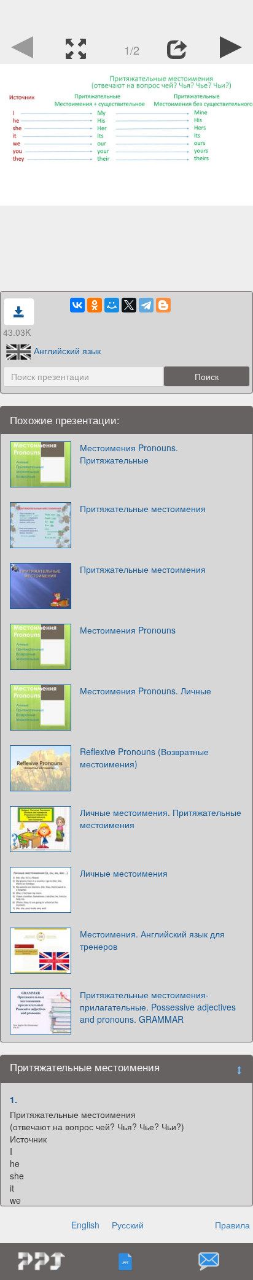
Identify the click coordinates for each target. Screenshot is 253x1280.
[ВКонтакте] (77, 305)
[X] (129, 305)
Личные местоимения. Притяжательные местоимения (160, 818)
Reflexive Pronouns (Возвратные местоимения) (144, 757)
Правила (232, 1225)
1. (13, 1099)
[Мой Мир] (111, 305)
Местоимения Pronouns (128, 630)
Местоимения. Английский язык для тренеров (152, 940)
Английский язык (67, 350)
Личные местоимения (124, 873)
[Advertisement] (126, 15)
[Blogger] (163, 305)
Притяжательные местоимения (143, 508)
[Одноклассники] (94, 305)
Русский (128, 1225)
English (85, 1225)
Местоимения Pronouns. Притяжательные (129, 453)
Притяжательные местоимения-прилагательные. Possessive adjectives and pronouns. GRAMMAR (158, 1006)
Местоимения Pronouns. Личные (145, 691)
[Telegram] (146, 305)
